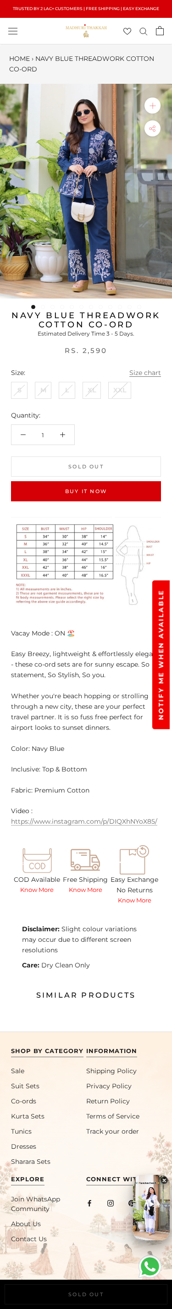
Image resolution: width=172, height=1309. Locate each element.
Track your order (112, 1131)
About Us (26, 1224)
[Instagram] (110, 1202)
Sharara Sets (30, 1161)
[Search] (143, 31)
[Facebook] (89, 1202)
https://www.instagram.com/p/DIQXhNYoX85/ (84, 821)
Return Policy (108, 1101)
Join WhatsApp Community (35, 1204)
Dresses (23, 1146)
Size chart (145, 373)
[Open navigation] (12, 30)
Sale (17, 1071)
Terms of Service (112, 1116)
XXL (119, 390)
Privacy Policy (109, 1086)
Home (19, 58)
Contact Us (29, 1239)
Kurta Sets (27, 1116)
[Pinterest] (131, 1202)
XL (92, 390)
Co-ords (23, 1101)
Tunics (21, 1131)
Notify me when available (161, 654)
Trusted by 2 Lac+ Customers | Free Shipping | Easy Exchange (86, 8)
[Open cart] (160, 30)
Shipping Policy (111, 1071)
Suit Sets (25, 1086)
